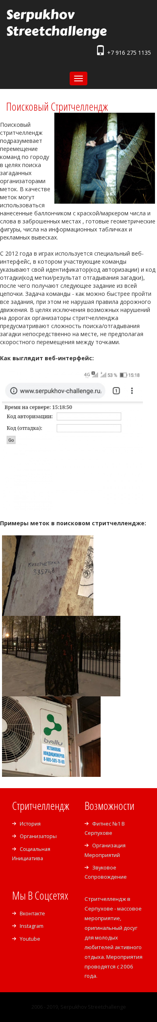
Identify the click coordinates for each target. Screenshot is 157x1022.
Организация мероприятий (105, 850)
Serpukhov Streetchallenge (56, 22)
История (30, 823)
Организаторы (38, 836)
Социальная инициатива (31, 853)
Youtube (30, 938)
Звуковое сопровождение (106, 872)
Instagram (31, 925)
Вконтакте (32, 913)
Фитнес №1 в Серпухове (105, 828)
